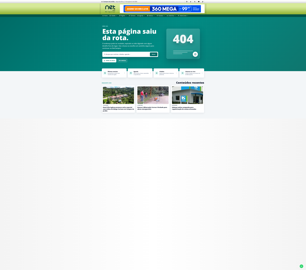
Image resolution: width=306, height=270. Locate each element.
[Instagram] (187, 1)
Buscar (153, 54)
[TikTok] (203, 1)
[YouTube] (199, 1)
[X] (195, 1)
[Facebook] (191, 1)
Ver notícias (122, 60)
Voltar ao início (110, 60)
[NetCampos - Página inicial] (110, 9)
